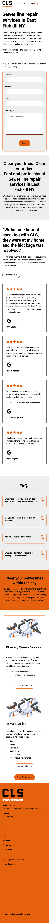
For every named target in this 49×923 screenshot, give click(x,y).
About (4, 832)
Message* (9, 110)
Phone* (8, 86)
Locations (6, 841)
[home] (7, 4)
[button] (44, 4)
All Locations (7, 849)
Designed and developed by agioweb (16, 914)
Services (5, 836)
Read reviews (11, 275)
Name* (8, 74)
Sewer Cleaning (8, 864)
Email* (7, 98)
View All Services (24, 777)
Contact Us (6, 845)
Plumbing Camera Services (13, 860)
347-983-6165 (7, 817)
